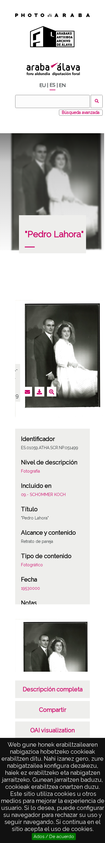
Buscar (97, 101)
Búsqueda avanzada (80, 112)
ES (52, 85)
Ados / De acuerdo (54, 836)
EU (42, 85)
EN (62, 85)
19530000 (30, 588)
